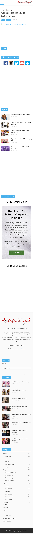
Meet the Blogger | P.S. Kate (19, 390)
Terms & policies (16, 531)
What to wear (17, 499)
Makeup (17, 461)
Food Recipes (16, 505)
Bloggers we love (17, 475)
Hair (17, 459)
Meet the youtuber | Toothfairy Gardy (21, 422)
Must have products (17, 464)
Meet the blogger (17, 478)
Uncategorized (16, 521)
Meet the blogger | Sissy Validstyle (21, 382)
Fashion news (17, 488)
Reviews (8, 19)
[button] (6, 2)
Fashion (16, 483)
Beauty (3, 19)
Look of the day (17, 494)
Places (16, 510)
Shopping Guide (17, 497)
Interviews (17, 491)
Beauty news (17, 456)
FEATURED (6, 377)
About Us (23, 349)
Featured (16, 502)
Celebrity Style (17, 486)
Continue (4, 48)
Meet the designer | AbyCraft (19, 406)
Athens (17, 513)
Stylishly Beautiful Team (16, 518)
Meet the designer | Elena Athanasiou (20, 114)
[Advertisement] (16, 86)
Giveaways (16, 507)
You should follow (17, 480)
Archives (4, 363)
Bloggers (16, 470)
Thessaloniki (17, 515)
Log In (26, 375)
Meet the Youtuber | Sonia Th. (19, 398)
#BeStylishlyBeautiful (17, 472)
